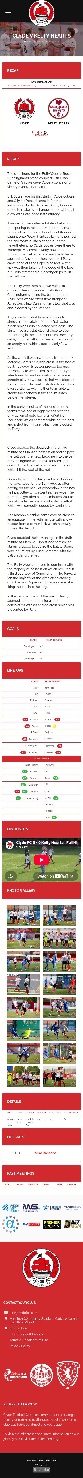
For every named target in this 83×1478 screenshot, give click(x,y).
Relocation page (48, 1439)
